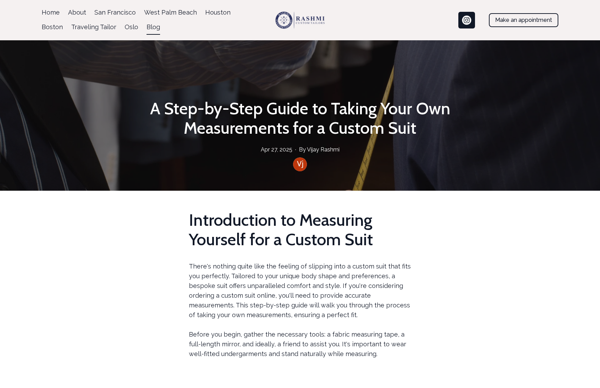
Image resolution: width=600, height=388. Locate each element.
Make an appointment (523, 20)
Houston (218, 12)
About (77, 12)
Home (51, 12)
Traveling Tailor (93, 27)
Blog (153, 27)
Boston (52, 27)
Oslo (131, 27)
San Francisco (115, 12)
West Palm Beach (170, 12)
